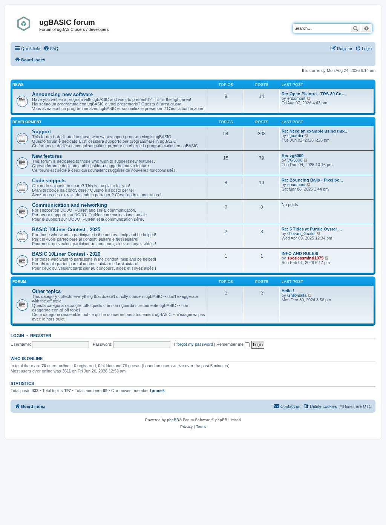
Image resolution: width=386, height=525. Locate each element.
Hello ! (288, 290)
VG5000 (294, 160)
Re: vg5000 (292, 155)
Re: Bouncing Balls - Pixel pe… (312, 180)
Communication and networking (69, 205)
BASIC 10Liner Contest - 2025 (66, 229)
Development (26, 122)
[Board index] (25, 23)
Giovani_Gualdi (301, 233)
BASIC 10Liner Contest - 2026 (66, 254)
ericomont (296, 98)
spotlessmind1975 (305, 258)
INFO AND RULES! (300, 253)
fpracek (157, 390)
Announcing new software (62, 94)
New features (47, 156)
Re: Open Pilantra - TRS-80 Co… (314, 94)
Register (40, 335)
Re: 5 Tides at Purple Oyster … (312, 229)
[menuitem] (50, 48)
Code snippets (49, 180)
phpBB (173, 420)
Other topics (46, 291)
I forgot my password (193, 344)
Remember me (230, 344)
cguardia (295, 135)
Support (41, 131)
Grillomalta (296, 295)
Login (17, 335)
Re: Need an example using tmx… (315, 131)
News (18, 84)
